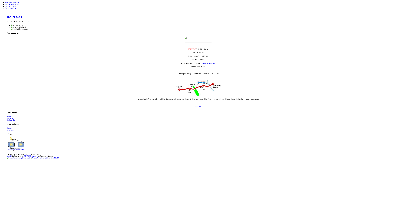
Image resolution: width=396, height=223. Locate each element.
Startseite (10, 116)
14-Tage (13, 149)
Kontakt (9, 128)
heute (9, 149)
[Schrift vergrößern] (17, 25)
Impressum (10, 130)
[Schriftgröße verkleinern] (19, 29)
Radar (17, 149)
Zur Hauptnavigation (12, 4)
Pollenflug (21, 149)
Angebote (10, 118)
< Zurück (198, 106)
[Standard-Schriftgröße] (19, 27)
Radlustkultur (11, 120)
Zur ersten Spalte (10, 6)
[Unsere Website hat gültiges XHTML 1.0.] (45, 158)
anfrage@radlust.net (208, 63)
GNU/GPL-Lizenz (30, 156)
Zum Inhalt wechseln (12, 2)
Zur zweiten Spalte (11, 8)
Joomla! (9, 156)
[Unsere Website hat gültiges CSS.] (19, 158)
